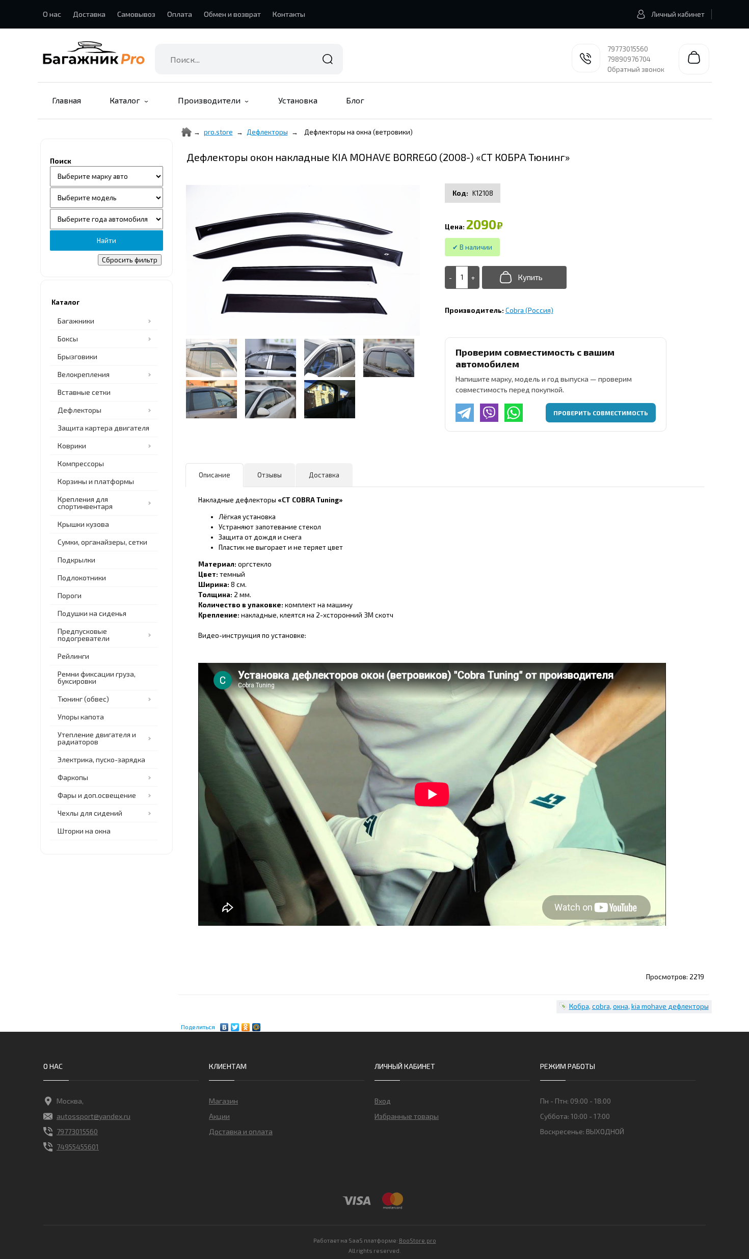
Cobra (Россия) (529, 310)
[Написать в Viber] (489, 413)
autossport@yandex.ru (93, 1116)
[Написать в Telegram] (465, 413)
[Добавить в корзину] (524, 277)
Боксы (68, 338)
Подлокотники (82, 577)
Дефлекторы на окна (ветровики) (358, 132)
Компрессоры (81, 463)
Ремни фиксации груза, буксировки (97, 677)
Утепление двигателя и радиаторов (97, 738)
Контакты (289, 14)
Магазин (223, 1100)
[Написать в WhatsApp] (513, 413)
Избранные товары (406, 1116)
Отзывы (269, 475)
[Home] (186, 132)
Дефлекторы (267, 132)
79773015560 (627, 49)
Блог (355, 100)
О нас (52, 14)
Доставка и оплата (241, 1131)
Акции (219, 1116)
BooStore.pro (417, 1240)
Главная (66, 100)
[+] (473, 277)
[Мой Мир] (256, 1025)
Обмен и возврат (232, 14)
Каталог (125, 100)
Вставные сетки (84, 392)
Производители (209, 100)
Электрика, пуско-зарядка (101, 759)
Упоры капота (81, 716)
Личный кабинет (678, 14)
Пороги (70, 595)
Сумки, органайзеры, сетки (102, 542)
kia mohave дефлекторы (670, 1006)
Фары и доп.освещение (97, 795)
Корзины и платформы (96, 481)
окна (620, 1006)
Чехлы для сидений (90, 813)
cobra (601, 1006)
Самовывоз (136, 14)
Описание (214, 475)
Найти (327, 59)
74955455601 (78, 1146)
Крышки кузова (83, 524)
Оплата (179, 14)
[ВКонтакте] (224, 1025)
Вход (382, 1100)
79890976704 (629, 59)
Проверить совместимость (600, 412)
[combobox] (249, 59)
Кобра (579, 1006)
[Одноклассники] (245, 1025)
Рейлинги (73, 656)
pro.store (218, 132)
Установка (297, 100)
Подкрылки (76, 559)
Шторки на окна (84, 830)
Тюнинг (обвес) (83, 698)
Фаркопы (73, 777)
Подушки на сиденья (92, 613)
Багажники (76, 320)
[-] (451, 277)
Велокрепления (84, 374)
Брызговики (77, 356)
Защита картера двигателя (103, 427)
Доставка (89, 14)
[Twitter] (235, 1025)
